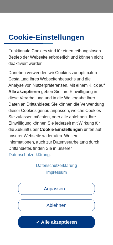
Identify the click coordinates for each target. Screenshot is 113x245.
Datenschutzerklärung (29, 154)
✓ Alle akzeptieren (56, 222)
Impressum (56, 172)
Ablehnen (56, 205)
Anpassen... (56, 188)
